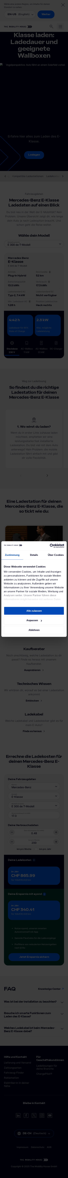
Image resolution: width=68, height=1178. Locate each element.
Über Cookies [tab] (56, 555)
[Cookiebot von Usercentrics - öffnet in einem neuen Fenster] (49, 546)
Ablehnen (34, 630)
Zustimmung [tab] (12, 555)
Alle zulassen (34, 610)
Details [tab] (34, 555)
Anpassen (32, 620)
